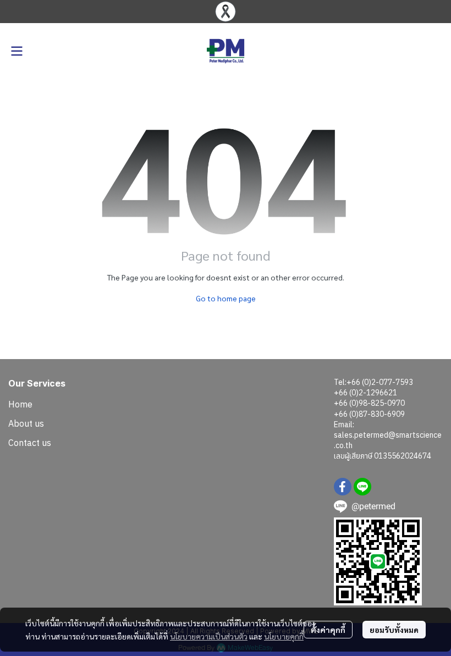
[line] (362, 486)
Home (20, 404)
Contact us (29, 442)
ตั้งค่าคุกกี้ (328, 630)
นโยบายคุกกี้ (284, 636)
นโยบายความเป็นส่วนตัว (209, 636)
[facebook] (342, 486)
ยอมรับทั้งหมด (394, 630)
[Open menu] (17, 51)
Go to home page (226, 298)
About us (26, 423)
